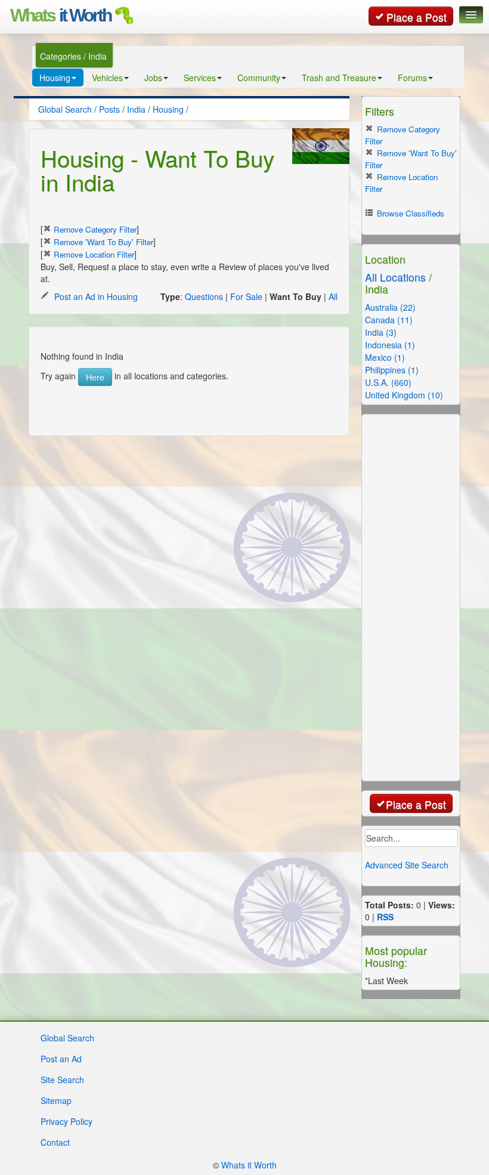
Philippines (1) (392, 370)
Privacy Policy (66, 1121)
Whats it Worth (249, 1165)
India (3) (381, 332)
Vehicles (107, 78)
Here (95, 377)
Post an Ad (61, 1059)
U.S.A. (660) (388, 382)
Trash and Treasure (339, 78)
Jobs (153, 78)
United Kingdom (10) (404, 395)
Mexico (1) (385, 357)
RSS (385, 917)
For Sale (246, 296)
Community (258, 78)
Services (200, 78)
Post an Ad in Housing (95, 296)
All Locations (395, 277)
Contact (55, 1142)
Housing (54, 78)
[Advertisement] (192, 404)
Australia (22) (390, 307)
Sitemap (56, 1100)
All (333, 296)
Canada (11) (389, 320)
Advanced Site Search (406, 865)
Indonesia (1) (390, 345)
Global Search (67, 1038)
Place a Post (416, 17)
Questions (204, 296)
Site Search (62, 1080)
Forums (412, 78)
